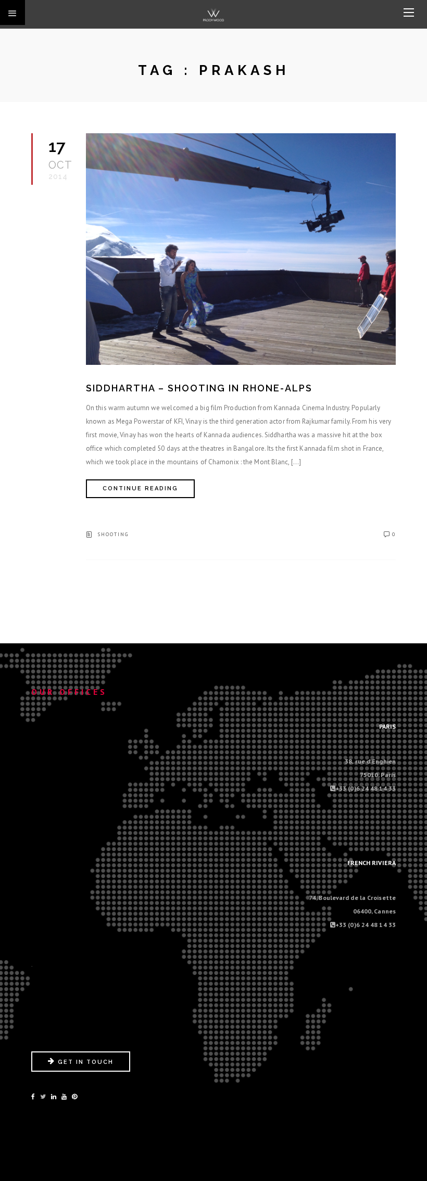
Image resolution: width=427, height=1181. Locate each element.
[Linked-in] (53, 1096)
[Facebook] (33, 1096)
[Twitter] (43, 1096)
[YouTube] (64, 1096)
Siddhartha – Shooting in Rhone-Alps (199, 388)
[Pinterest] (74, 1096)
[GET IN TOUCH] (80, 1069)
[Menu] (409, 13)
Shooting (113, 534)
